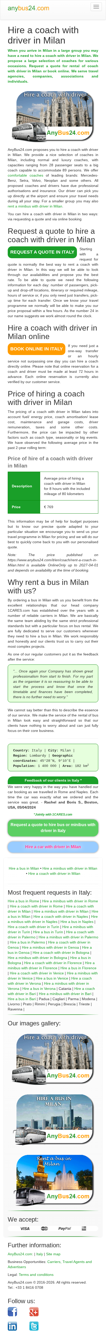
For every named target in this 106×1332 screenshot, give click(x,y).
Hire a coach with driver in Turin (33, 927)
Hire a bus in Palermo (27, 942)
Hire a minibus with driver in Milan (69, 868)
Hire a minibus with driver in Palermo (68, 937)
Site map (53, 1254)
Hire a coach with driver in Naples (60, 916)
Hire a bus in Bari (22, 999)
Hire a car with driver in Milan (53, 847)
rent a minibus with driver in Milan (35, 206)
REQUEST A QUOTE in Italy (42, 252)
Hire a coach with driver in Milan (54, 873)
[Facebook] (16, 1311)
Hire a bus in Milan (24, 868)
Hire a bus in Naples (76, 922)
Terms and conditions (36, 1275)
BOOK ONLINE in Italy (36, 348)
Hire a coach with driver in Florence (53, 963)
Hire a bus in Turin (48, 932)
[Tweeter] (60, 1326)
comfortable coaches (25, 175)
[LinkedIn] (16, 1326)
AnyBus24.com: (20, 1254)
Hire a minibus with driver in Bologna (37, 958)
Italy (39, 1254)
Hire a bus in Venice (52, 978)
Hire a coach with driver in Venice (37, 973)
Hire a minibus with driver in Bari (65, 994)
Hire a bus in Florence (78, 968)
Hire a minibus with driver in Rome (70, 901)
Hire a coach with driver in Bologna (61, 952)
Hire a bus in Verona (39, 989)
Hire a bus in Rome (23, 901)
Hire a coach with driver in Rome (36, 906)
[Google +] (60, 1311)
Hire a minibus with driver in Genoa (50, 947)
